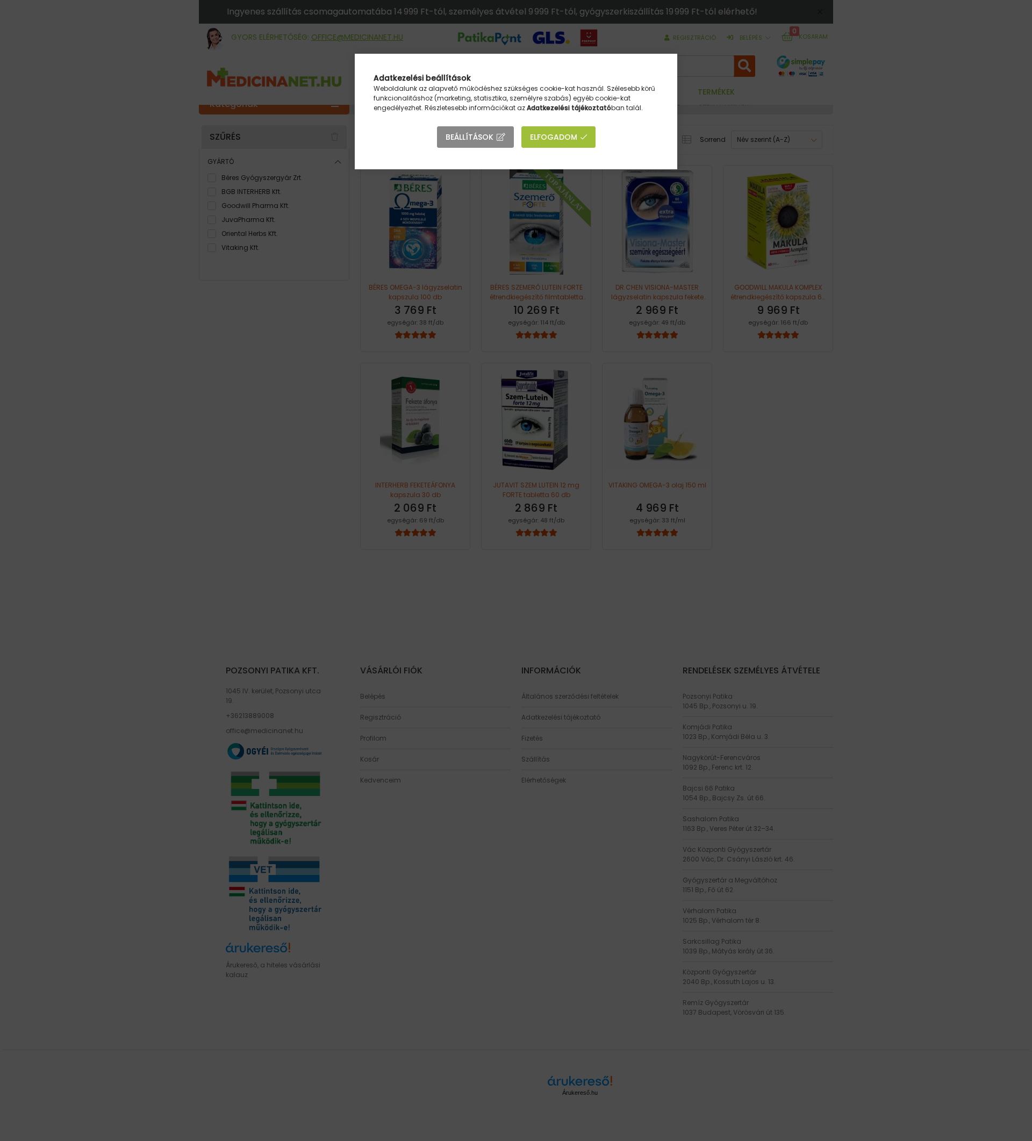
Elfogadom (553, 137)
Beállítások (469, 137)
